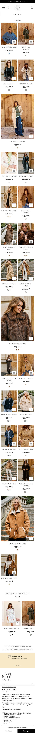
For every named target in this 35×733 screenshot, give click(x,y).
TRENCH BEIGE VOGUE (26, 449)
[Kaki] (26, 55)
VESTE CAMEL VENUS (9, 484)
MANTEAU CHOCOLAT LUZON (9, 379)
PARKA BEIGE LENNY (9, 284)
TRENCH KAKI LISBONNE (25, 48)
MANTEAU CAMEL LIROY (18, 544)
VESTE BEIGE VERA (26, 415)
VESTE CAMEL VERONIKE (26, 212)
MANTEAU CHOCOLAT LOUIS (26, 248)
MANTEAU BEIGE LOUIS (9, 210)
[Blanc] (9, 182)
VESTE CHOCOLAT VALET (9, 248)
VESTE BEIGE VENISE (26, 378)
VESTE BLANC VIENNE (9, 176)
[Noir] (9, 90)
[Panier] (32, 8)
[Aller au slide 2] (10, 80)
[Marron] (10, 216)
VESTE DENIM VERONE (9, 47)
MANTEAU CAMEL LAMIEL (26, 285)
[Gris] (26, 182)
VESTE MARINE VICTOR (9, 415)
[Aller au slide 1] (7, 80)
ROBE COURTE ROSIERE (11, 629)
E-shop (4, 684)
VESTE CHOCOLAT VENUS (17, 344)
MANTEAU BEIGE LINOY (9, 578)
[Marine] (8, 421)
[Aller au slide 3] (18, 665)
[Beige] (26, 90)
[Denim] (9, 53)
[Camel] (26, 219)
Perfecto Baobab (9, 84)
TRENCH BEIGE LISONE (17, 142)
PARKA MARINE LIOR (9, 449)
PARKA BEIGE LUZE (26, 84)
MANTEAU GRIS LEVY (26, 176)
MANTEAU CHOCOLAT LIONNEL (26, 485)
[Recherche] (8, 8)
